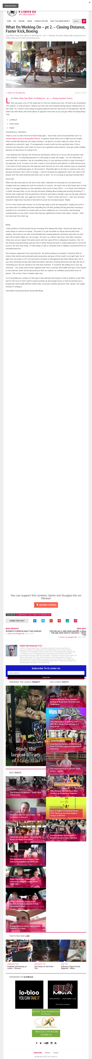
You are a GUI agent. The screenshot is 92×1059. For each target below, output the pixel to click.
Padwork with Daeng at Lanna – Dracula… (17, 967)
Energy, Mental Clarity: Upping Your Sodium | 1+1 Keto (25, 927)
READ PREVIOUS (12, 628)
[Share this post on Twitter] (43, 621)
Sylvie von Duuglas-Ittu (16, 93)
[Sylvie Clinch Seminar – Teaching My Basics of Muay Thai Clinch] (26, 842)
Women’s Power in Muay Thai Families (23, 631)
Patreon (47, 1053)
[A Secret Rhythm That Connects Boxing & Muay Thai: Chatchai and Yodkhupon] (66, 707)
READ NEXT (81, 628)
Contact (55, 1053)
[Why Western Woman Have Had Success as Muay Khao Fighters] (66, 796)
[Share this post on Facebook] (35, 621)
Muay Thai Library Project (60, 21)
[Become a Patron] (26, 765)
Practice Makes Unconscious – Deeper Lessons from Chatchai (63, 836)
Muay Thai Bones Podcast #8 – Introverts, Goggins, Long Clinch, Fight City (24, 881)
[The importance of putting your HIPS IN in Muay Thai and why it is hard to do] (66, 729)
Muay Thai (64, 964)
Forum (29, 21)
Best (15, 772)
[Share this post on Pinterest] (59, 621)
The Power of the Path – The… (44, 967)
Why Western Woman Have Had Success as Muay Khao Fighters (63, 792)
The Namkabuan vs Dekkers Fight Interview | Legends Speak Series (24, 860)
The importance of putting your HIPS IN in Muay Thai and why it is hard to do (64, 724)
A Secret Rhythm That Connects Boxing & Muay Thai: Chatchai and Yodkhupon (65, 701)
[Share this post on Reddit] (75, 621)
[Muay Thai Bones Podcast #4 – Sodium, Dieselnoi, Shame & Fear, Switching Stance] (26, 909)
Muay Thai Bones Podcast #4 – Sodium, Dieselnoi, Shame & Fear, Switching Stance (24, 903)
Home (9, 21)
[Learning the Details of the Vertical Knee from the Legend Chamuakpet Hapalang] (66, 751)
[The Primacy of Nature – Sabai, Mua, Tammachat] (26, 797)
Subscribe (38, 1052)
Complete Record (41, 21)
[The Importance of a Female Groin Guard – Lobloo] (66, 774)
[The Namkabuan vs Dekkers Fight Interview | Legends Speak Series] (26, 864)
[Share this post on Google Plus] (51, 621)
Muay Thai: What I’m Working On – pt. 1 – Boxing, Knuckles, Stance (45, 98)
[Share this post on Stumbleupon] (67, 621)
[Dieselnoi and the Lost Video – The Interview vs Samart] (26, 820)
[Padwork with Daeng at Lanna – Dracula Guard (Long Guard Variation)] (21, 961)
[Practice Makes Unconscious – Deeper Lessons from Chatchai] (66, 840)
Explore (22, 21)
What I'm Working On (41, 615)
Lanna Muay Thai (24, 615)
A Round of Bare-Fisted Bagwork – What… (70, 967)
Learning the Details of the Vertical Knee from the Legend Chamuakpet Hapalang (65, 746)
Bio (15, 21)
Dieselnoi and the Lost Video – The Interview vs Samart (25, 816)
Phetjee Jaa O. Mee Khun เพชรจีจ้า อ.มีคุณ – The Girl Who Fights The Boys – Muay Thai (67, 633)
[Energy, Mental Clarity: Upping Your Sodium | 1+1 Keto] (26, 931)
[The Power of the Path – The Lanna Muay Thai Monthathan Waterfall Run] (48, 961)
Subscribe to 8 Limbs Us (46, 668)
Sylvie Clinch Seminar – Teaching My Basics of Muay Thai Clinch (25, 838)
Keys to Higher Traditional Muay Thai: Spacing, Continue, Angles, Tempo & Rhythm (64, 813)
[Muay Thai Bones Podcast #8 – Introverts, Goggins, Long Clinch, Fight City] (26, 887)
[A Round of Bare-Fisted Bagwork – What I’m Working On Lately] (74, 961)
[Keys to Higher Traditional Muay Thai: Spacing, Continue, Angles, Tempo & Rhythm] (66, 818)
